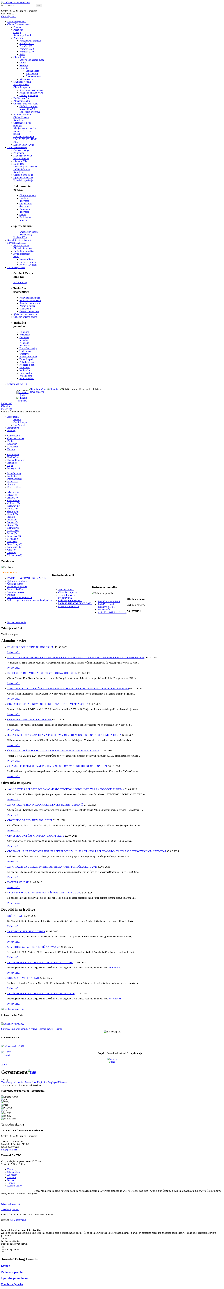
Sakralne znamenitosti (30, 303)
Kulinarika (25, 370)
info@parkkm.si (9, 1149)
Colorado (13, 503)
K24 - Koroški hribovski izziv (112, 612)
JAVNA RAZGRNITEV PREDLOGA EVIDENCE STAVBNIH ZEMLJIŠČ (45, 804)
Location (20, 1082)
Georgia (12, 511)
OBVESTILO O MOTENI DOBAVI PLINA (29, 719)
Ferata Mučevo (27, 378)
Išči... (3, 5)
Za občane (12, 1174)
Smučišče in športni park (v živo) (29, 233)
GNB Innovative (18, 1219)
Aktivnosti (25, 367)
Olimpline (24, 332)
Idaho (11, 517)
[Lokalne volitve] (12, 1023)
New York (14, 547)
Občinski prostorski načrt (70, 600)
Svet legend (25, 308)
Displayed (53, 1082)
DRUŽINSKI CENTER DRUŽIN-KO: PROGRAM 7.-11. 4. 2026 (40, 962)
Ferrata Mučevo (36, 392)
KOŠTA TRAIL (15, 916)
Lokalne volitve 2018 (68, 606)
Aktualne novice (66, 589)
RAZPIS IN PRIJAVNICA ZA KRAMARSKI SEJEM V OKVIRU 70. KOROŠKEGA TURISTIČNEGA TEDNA (64, 735)
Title (3, 1082)
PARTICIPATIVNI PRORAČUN (26, 578)
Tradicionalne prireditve (26, 352)
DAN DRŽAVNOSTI (18, 882)
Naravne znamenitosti (30, 297)
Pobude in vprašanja (17, 586)
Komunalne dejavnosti (25, 210)
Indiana (12, 522)
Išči (38, 5)
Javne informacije (66, 595)
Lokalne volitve (14, 1185)
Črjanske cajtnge (15, 583)
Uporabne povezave (17, 592)
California (13, 500)
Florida (12, 508)
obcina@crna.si (8, 16)
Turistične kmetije (28, 348)
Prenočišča (25, 334)
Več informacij (20, 282)
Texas (11, 552)
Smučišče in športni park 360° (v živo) (19, 1029)
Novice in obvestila (16, 622)
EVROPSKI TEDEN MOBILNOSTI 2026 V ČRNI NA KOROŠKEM (42, 673)
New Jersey (14, 544)
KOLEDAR (114, 967)
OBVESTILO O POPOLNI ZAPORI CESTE (30, 820)
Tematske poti (26, 359)
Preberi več (6, 403)
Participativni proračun (26, 218)
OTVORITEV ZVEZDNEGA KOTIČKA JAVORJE (33, 947)
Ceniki (23, 214)
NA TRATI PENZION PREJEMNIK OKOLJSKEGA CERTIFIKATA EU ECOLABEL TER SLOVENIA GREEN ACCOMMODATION (75, 657)
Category (11, 1082)
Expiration (42, 1082)
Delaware (13, 506)
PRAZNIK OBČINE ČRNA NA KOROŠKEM (30, 647)
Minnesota (14, 536)
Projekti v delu (65, 597)
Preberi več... (13, 652)
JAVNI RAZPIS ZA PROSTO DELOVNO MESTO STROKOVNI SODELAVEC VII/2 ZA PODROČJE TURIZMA (66, 789)
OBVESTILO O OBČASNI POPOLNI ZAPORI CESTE (35, 835)
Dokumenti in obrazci (17, 581)
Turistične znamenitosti (109, 601)
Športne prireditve (28, 356)
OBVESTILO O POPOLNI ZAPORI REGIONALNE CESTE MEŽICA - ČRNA (47, 704)
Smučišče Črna (105, 609)
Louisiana (13, 530)
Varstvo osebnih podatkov (19, 597)
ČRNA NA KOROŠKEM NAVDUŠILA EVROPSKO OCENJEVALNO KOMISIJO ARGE (53, 750)
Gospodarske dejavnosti (26, 205)
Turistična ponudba (107, 604)
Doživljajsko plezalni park (26, 374)
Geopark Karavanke (29, 311)
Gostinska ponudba (24, 338)
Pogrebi (11, 594)
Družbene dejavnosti (24, 199)
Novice (10, 1180)
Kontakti (11, 1177)
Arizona (12, 497)
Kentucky (13, 527)
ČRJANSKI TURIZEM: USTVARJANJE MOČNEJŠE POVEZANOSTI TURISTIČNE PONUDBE (57, 766)
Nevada (12, 541)
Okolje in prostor (28, 195)
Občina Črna (13, 1172)
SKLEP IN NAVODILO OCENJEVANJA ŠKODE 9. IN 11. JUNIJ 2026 (43, 892)
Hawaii (12, 514)
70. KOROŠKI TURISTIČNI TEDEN (26, 931)
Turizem (11, 1183)
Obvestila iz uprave (67, 592)
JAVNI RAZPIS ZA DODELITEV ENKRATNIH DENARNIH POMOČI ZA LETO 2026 (52, 866)
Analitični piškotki (10, 1249)
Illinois (12, 519)
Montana (13, 538)
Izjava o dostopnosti (10, 1204)
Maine (12, 533)
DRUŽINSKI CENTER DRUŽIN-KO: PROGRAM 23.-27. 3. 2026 (41, 993)
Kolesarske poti (27, 364)
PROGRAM (114, 998)
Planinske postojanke (25, 344)
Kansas (12, 525)
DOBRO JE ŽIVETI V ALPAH (23, 978)
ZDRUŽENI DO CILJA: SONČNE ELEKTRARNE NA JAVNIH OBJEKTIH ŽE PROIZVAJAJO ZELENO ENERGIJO (68, 688)
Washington (14, 555)
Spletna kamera (9, 572)
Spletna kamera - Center (50, 1029)
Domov (11, 1169)
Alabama (13, 492)
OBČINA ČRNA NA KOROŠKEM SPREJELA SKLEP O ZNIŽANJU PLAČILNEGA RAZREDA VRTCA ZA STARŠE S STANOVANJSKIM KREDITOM (86, 851)
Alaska (12, 495)
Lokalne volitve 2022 (75, 603)
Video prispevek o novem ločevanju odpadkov (29, 600)
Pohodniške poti (27, 362)
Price (27, 1082)
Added (33, 1082)
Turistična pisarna (106, 607)
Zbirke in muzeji (27, 306)
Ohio (11, 549)
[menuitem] (16, 21)
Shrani (4, 1238)
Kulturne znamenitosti (30, 300)
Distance (62, 1082)
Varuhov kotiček (15, 589)
